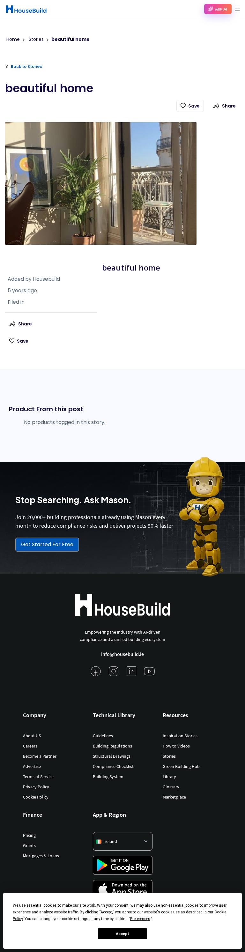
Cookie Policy (35, 797)
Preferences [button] (140, 919)
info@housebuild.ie (122, 654)
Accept (122, 934)
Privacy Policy (36, 787)
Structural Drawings (111, 756)
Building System (108, 776)
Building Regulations (112, 746)
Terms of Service (38, 776)
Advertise (32, 766)
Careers (30, 746)
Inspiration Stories (180, 736)
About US (32, 736)
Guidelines (103, 736)
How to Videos (176, 746)
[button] (237, 9)
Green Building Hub (181, 766)
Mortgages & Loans (41, 856)
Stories (169, 756)
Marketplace (174, 797)
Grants (29, 845)
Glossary (171, 787)
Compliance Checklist (113, 766)
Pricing (29, 835)
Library (169, 776)
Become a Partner (39, 756)
